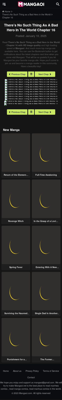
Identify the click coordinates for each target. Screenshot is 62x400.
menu (4, 4)
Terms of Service (51, 370)
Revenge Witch (16, 221)
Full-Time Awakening (46, 174)
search (58, 4)
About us (17, 370)
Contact (31, 377)
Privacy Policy (32, 370)
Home (6, 370)
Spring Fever (15, 267)
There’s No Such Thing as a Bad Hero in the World (31, 27)
